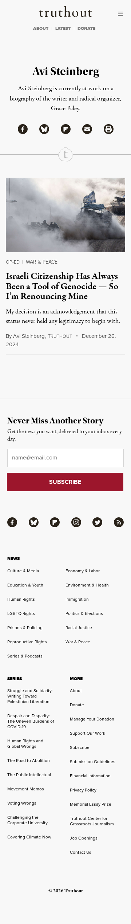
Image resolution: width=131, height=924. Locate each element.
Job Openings (84, 838)
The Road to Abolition (28, 760)
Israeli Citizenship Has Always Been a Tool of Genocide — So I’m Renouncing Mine (62, 286)
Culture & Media (23, 571)
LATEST (63, 28)
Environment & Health (87, 585)
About (76, 690)
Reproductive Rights (27, 642)
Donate (77, 705)
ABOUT (40, 28)
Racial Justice (79, 627)
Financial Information (90, 776)
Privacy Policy (83, 790)
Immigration (77, 599)
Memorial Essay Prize (90, 804)
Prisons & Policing (25, 627)
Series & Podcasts (25, 656)
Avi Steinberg (29, 336)
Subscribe (80, 747)
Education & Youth (25, 585)
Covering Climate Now (29, 837)
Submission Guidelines (92, 761)
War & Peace (41, 262)
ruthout (60, 336)
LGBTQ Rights (21, 613)
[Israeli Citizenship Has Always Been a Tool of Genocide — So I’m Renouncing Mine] (65, 215)
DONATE (86, 28)
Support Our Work (87, 733)
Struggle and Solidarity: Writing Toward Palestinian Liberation (30, 696)
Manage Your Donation (92, 719)
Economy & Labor (83, 571)
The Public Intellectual (29, 774)
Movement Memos (25, 789)
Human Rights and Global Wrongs (25, 744)
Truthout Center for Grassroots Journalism (92, 821)
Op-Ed (13, 261)
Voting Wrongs (21, 803)
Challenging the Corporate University (27, 820)
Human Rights (21, 599)
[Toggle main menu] (122, 13)
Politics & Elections (84, 613)
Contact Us (80, 852)
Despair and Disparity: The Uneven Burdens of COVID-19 (30, 721)
